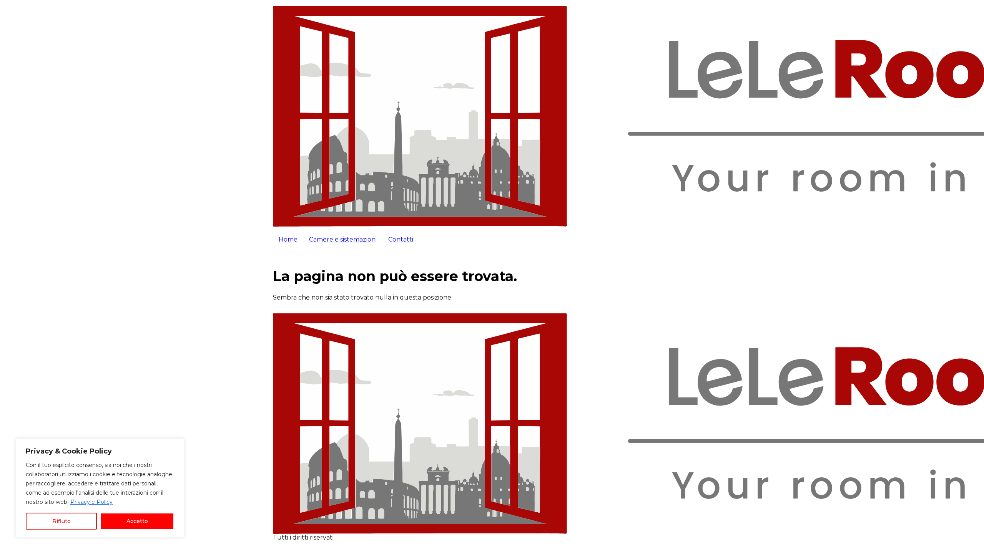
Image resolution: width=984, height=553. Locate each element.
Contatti (400, 239)
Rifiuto (61, 521)
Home (288, 239)
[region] (99, 488)
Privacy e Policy (91, 501)
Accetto (137, 521)
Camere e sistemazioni (343, 239)
